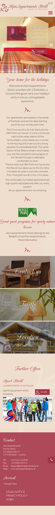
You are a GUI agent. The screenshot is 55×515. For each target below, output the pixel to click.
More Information (27, 239)
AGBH (10, 499)
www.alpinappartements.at (23, 468)
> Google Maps (10, 483)
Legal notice (15, 491)
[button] (4, 45)
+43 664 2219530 (19, 460)
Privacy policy (17, 495)
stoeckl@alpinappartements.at (24, 466)
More (40, 51)
